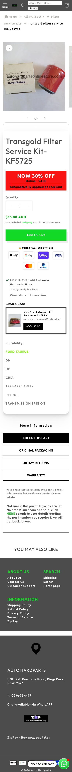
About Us (14, 577)
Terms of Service (20, 617)
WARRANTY (36, 475)
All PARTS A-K (34, 16)
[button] (5, 5)
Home (13, 16)
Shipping (27, 222)
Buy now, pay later (35, 737)
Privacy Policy (18, 613)
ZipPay (12, 621)
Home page (52, 586)
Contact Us (15, 582)
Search (33, 8)
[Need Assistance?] (63, 763)
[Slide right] (45, 118)
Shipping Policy (19, 605)
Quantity (12, 197)
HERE (11, 513)
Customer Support (21, 586)
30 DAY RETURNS (36, 463)
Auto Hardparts (41, 770)
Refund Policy (18, 609)
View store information (28, 295)
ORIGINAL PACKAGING (36, 450)
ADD (33, 326)
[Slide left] (27, 118)
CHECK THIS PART (36, 438)
